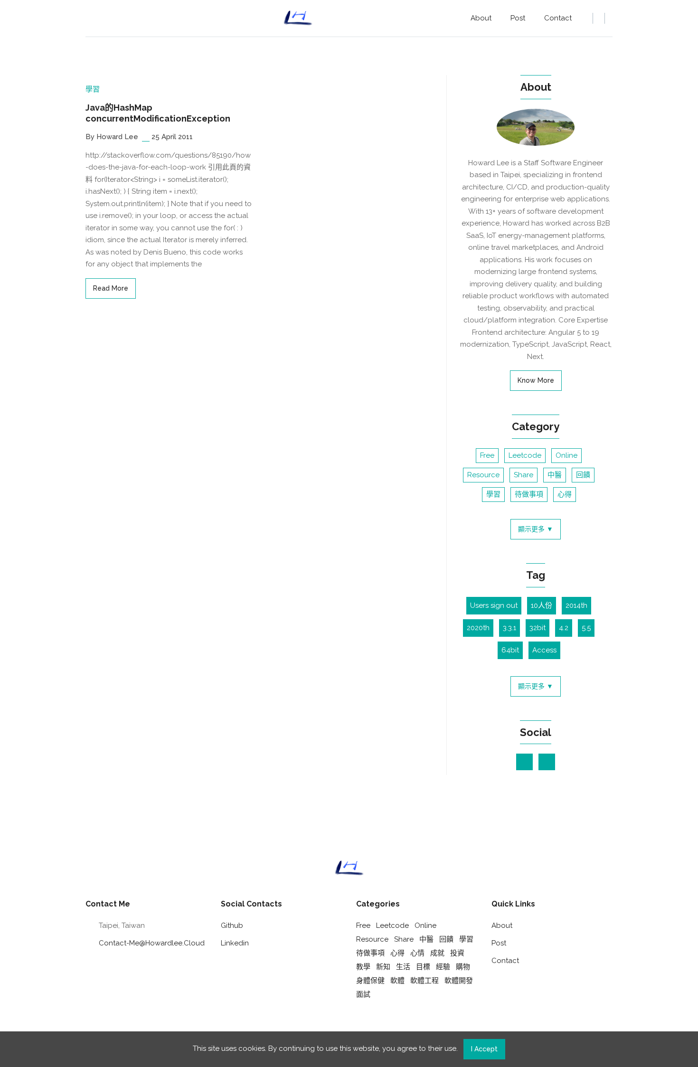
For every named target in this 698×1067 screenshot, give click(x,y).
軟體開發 (458, 980)
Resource (483, 475)
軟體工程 (424, 980)
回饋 (583, 475)
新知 (383, 967)
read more (110, 288)
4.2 (563, 627)
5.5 (586, 627)
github (232, 925)
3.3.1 (509, 627)
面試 (363, 994)
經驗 (443, 967)
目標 (423, 967)
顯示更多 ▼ (535, 529)
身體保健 (370, 980)
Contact (558, 18)
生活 (403, 967)
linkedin (235, 943)
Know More (536, 380)
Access (544, 650)
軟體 (397, 980)
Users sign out (494, 605)
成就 (437, 953)
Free (487, 455)
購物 (463, 967)
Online (566, 455)
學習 (92, 89)
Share (523, 475)
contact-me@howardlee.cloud (152, 943)
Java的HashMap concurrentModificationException (157, 113)
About (481, 18)
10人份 (541, 605)
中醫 (554, 475)
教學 (363, 967)
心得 (564, 494)
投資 (457, 953)
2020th (478, 627)
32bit (537, 627)
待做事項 (529, 494)
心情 (417, 953)
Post (517, 18)
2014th (576, 605)
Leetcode (525, 455)
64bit (510, 650)
